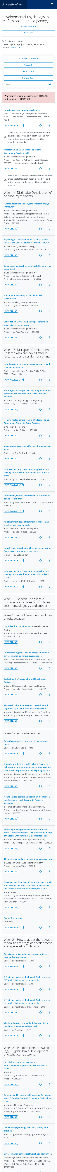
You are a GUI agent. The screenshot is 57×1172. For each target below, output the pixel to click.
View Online (11, 168)
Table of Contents (27, 58)
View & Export (27, 26)
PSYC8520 (15, 47)
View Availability (14, 125)
